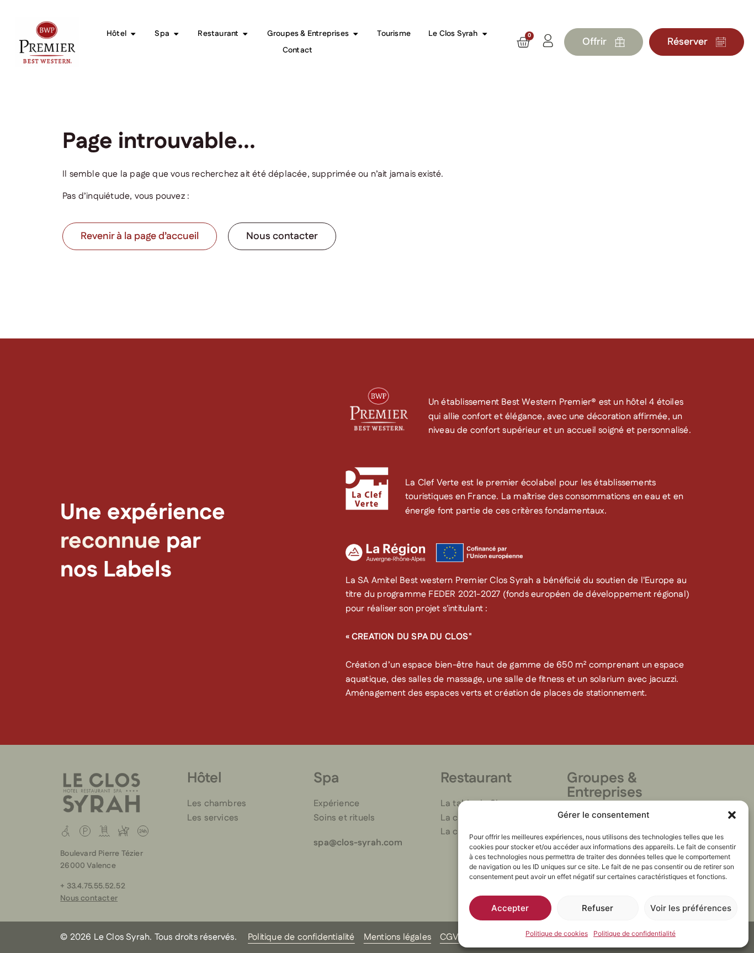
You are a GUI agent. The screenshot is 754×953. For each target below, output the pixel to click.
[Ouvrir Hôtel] (133, 34)
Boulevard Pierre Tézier (101, 853)
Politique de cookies (556, 933)
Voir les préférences (690, 908)
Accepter (510, 908)
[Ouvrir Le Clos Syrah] (484, 34)
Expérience (336, 803)
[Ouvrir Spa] (176, 34)
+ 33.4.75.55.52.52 (92, 886)
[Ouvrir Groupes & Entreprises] (355, 34)
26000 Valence (88, 865)
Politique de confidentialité (634, 933)
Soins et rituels (344, 818)
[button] (731, 814)
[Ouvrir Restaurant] (245, 34)
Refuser (597, 908)
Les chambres (216, 803)
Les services (212, 818)
